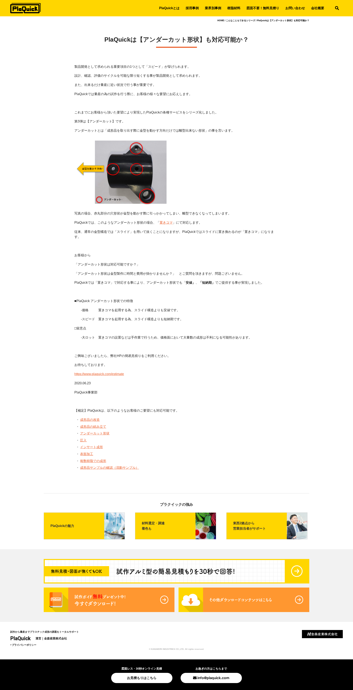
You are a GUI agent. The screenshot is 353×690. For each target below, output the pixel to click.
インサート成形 (91, 447)
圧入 (83, 440)
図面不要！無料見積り (263, 8)
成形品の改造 (90, 419)
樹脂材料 (233, 8)
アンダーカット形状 (94, 433)
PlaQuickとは (169, 8)
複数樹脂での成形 (93, 461)
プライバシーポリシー (24, 644)
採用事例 (192, 8)
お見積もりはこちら (141, 678)
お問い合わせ (295, 8)
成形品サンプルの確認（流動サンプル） (109, 467)
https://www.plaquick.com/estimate (99, 374)
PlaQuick (20, 638)
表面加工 (86, 454)
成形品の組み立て (93, 426)
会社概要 (317, 8)
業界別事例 (213, 8)
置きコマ (166, 222)
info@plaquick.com (213, 677)
